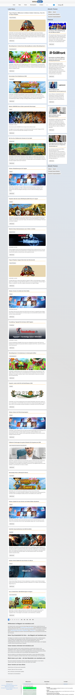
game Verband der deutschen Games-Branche (17, 445)
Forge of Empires (12, 17)
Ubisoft (54, 12)
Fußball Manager (14, 630)
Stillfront (49, 12)
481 (21, 619)
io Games (41, 4)
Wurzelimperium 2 (12, 49)
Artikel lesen (12, 40)
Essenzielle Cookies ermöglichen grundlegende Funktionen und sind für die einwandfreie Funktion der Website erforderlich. (60, 688)
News (20, 4)
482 (24, 619)
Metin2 (10, 109)
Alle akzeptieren (29, 688)
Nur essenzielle (29, 690)
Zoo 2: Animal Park (12, 594)
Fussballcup (11, 325)
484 (30, 619)
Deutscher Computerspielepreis (54, 16)
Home (14, 4)
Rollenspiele (20, 630)
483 (27, 619)
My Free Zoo (11, 141)
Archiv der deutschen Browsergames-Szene (9, 685)
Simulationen (32, 630)
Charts (25, 4)
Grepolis (11, 201)
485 (33, 619)
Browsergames (33, 4)
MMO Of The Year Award (9, 686)
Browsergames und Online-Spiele (27, 627)
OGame (10, 171)
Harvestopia (11, 79)
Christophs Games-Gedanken (54, 14)
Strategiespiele (25, 630)
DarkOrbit (11, 532)
